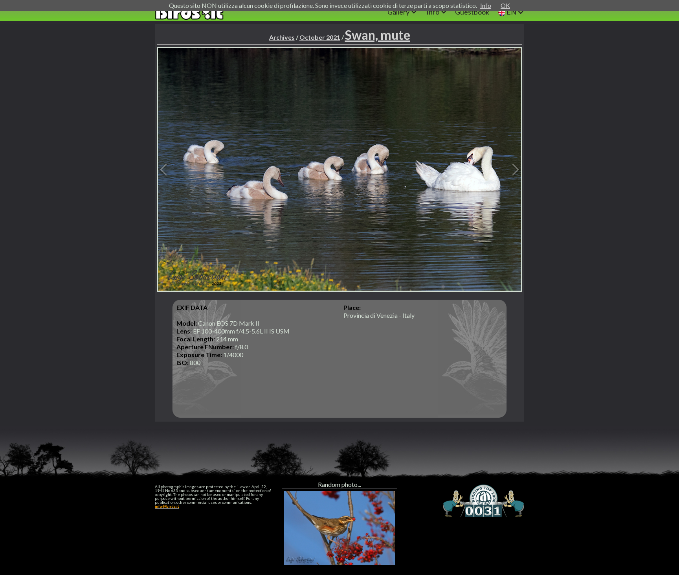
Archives (282, 37)
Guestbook (472, 11)
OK (505, 5)
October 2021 (319, 37)
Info (485, 5)
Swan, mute (377, 34)
